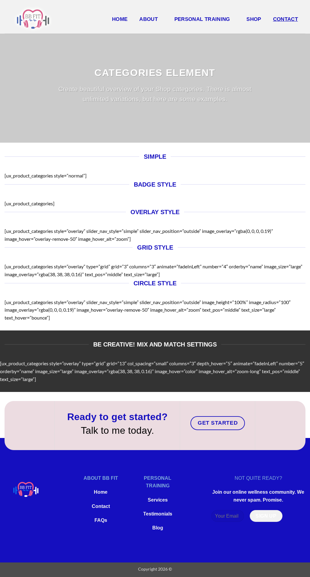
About (148, 19)
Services (158, 499)
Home (119, 19)
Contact (101, 506)
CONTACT (285, 19)
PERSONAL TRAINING (202, 19)
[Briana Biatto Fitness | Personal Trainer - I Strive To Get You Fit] (27, 19)
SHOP (253, 19)
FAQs (100, 520)
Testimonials (157, 513)
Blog (157, 527)
